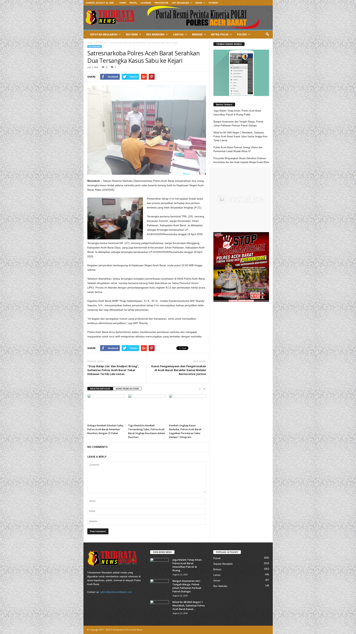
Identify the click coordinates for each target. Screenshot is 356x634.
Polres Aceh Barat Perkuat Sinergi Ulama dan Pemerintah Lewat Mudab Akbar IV (237, 149)
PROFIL (133, 2)
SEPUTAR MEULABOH (103, 34)
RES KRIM (132, 34)
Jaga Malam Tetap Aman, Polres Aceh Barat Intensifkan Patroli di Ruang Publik (237, 112)
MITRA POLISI (219, 34)
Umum (216, 580)
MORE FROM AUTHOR (127, 388)
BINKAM (197, 34)
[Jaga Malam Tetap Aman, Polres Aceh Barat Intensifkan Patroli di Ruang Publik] (159, 565)
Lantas (216, 575)
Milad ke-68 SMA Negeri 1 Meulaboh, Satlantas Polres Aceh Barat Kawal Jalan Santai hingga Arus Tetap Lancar (240, 136)
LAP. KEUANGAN (180, 2)
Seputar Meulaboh (223, 563)
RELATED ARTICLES (100, 388)
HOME (122, 2)
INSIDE (198, 2)
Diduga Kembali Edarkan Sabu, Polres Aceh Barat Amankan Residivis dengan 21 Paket (105, 429)
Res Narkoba (94, 46)
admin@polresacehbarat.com (116, 592)
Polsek (217, 558)
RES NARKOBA (155, 34)
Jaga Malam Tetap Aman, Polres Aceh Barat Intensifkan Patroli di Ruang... (187, 565)
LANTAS (178, 34)
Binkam (217, 569)
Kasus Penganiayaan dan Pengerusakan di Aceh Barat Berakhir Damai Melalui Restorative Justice (178, 370)
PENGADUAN (161, 2)
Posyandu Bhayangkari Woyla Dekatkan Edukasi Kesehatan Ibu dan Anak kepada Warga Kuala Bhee (241, 160)
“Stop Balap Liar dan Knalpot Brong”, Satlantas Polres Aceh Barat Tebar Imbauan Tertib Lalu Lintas (113, 370)
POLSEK (242, 34)
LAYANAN (146, 2)
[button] (267, 34)
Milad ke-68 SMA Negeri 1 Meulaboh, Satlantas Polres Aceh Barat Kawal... (188, 605)
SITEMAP (213, 2)
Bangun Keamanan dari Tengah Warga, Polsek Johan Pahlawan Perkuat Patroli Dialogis (238, 123)
